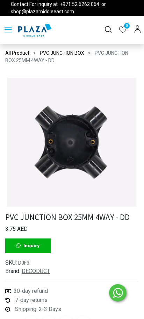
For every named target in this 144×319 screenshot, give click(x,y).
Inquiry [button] (31, 245)
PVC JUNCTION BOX (62, 53)
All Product (17, 53)
